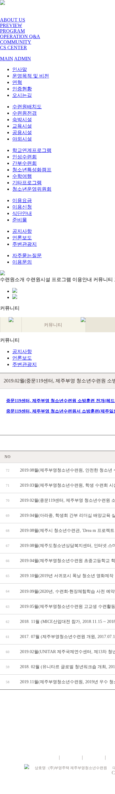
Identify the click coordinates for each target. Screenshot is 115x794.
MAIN (6, 58)
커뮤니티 (103, 279)
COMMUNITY (15, 42)
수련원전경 (24, 113)
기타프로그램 (27, 182)
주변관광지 (24, 244)
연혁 (17, 82)
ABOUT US (12, 19)
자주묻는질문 (27, 255)
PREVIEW (11, 25)
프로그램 (61, 279)
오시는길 (22, 95)
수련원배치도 (27, 106)
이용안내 (82, 279)
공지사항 (22, 231)
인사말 (19, 69)
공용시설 (22, 132)
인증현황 (22, 88)
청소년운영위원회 (32, 189)
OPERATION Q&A (20, 36)
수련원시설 (38, 279)
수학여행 (22, 176)
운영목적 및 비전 (30, 75)
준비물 (19, 219)
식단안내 (22, 213)
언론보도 (22, 237)
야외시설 (22, 139)
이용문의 (22, 262)
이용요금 (22, 200)
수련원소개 (12, 279)
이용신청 (22, 206)
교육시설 (22, 126)
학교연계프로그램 (32, 150)
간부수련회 (24, 163)
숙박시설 (22, 119)
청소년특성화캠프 (32, 169)
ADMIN (22, 58)
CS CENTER (13, 47)
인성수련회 (24, 156)
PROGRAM (12, 31)
